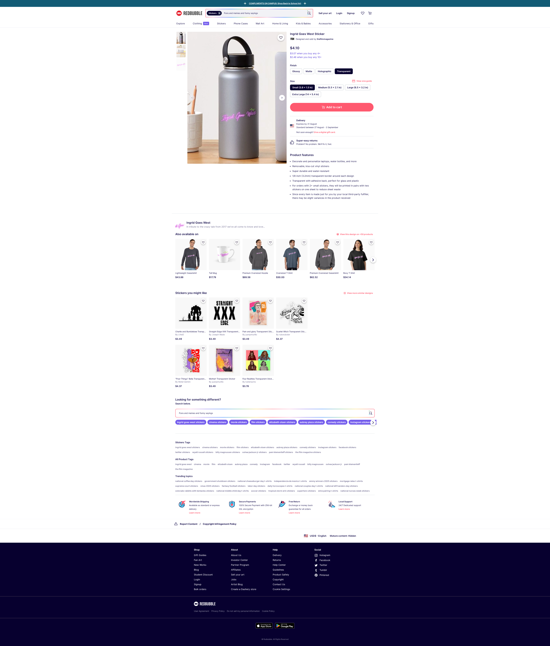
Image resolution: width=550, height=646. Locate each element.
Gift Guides (200, 555)
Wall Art (260, 23)
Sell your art (237, 574)
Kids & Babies (303, 23)
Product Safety (281, 574)
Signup (197, 584)
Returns (277, 560)
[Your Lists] (362, 13)
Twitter (323, 565)
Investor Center (239, 560)
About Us (236, 555)
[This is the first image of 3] (192, 98)
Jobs (233, 579)
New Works (200, 564)
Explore (180, 23)
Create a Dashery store (243, 589)
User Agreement (201, 611)
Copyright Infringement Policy (219, 523)
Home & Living (280, 23)
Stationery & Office (350, 23)
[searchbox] (275, 413)
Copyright (278, 579)
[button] (275, 3)
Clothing (200, 23)
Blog (196, 569)
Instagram (325, 555)
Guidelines (278, 569)
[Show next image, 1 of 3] (282, 98)
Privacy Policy (218, 611)
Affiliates (236, 569)
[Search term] (309, 13)
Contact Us (279, 584)
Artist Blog (237, 584)
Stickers (221, 23)
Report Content (188, 523)
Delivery (277, 555)
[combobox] (259, 13)
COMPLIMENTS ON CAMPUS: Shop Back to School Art (275, 3)
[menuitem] (180, 23)
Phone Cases (241, 23)
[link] (190, 422)
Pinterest (324, 575)
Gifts (371, 23)
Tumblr (323, 570)
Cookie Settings (281, 589)
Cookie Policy (268, 611)
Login (197, 579)
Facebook (325, 560)
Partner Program (240, 564)
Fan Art (198, 560)
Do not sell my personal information (243, 611)
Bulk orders (200, 589)
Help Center (279, 564)
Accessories (325, 23)
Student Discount (203, 574)
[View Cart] (370, 13)
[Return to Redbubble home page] (189, 13)
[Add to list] (280, 37)
